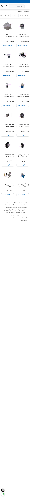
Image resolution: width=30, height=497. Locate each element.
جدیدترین (24, 15)
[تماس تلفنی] (2, 490)
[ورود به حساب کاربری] (6, 6)
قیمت (8, 15)
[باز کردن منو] (27, 6)
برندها (15, 15)
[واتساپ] (2, 494)
